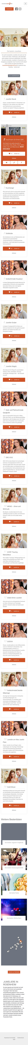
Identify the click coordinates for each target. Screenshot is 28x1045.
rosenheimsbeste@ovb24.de (9, 65)
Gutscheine (9, 9)
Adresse (14, 117)
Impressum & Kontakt (9, 1037)
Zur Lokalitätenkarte (14, 75)
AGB (14, 1039)
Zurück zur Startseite (14, 972)
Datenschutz (20, 1037)
